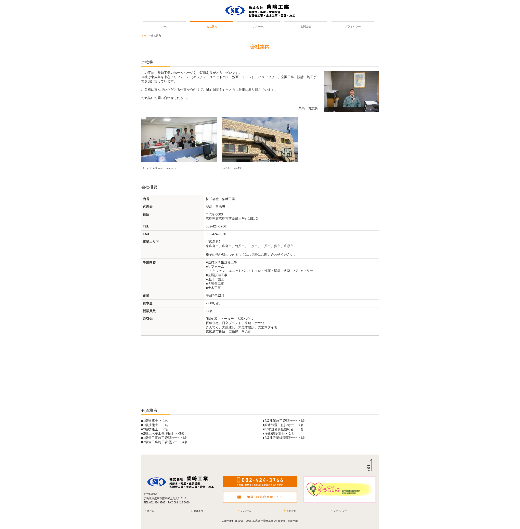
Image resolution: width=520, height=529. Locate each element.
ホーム (165, 26)
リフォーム (258, 26)
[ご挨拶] (351, 91)
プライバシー (353, 26)
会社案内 (212, 26)
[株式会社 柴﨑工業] (260, 139)
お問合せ (306, 26)
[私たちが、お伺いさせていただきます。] (179, 139)
